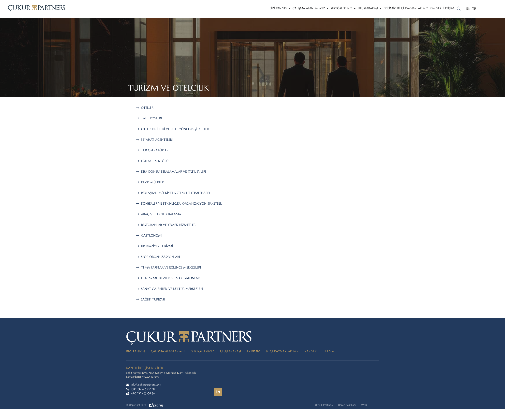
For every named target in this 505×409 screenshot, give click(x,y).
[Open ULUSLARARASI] (380, 8)
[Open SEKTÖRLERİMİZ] (354, 8)
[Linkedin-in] (218, 392)
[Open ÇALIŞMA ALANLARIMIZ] (327, 8)
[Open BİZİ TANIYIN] (289, 8)
